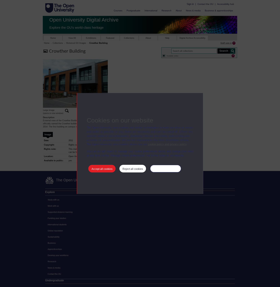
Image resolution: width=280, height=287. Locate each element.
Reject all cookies (132, 169)
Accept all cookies (102, 169)
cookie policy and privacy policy (167, 144)
